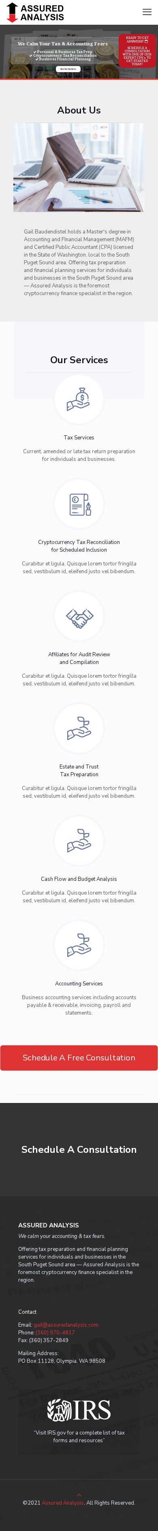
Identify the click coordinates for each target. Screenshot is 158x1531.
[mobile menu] (147, 12)
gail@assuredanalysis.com (66, 1325)
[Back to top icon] (79, 1495)
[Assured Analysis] (36, 12)
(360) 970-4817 (55, 1332)
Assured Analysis (63, 1503)
